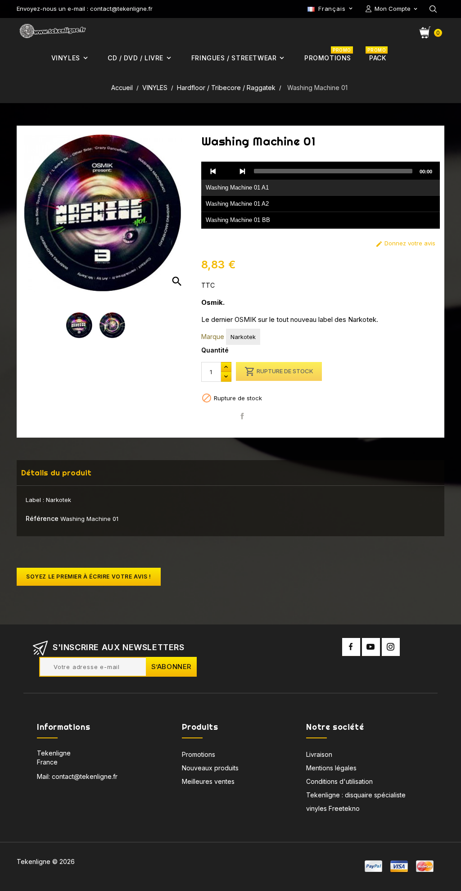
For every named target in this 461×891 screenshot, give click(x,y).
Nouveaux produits (210, 768)
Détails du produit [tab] (56, 472)
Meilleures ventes (208, 781)
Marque (212, 336)
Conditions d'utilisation (339, 781)
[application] (320, 195)
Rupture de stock (278, 371)
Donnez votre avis (405, 243)
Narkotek (243, 336)
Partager (242, 416)
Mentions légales (331, 768)
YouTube (371, 647)
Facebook (351, 647)
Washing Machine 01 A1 (237, 187)
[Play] (227, 171)
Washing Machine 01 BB (238, 220)
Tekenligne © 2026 (46, 861)
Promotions (198, 754)
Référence (42, 518)
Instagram (391, 647)
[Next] (242, 171)
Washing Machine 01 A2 (237, 203)
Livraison (319, 754)
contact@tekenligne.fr (85, 776)
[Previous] (213, 171)
